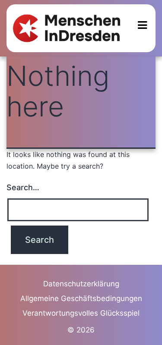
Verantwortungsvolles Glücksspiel (81, 313)
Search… (22, 187)
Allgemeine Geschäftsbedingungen (81, 298)
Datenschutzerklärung (81, 283)
